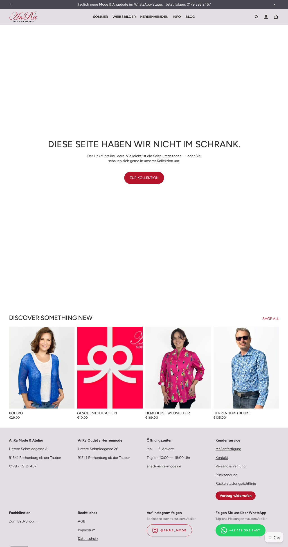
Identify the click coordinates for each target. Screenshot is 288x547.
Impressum (86, 530)
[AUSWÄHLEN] (67, 401)
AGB (81, 521)
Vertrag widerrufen (236, 495)
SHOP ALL (270, 319)
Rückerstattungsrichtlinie (236, 483)
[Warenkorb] (276, 17)
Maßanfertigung (228, 449)
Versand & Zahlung (230, 466)
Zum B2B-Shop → (23, 521)
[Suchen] (256, 17)
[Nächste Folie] (67, 368)
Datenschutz (88, 538)
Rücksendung (226, 475)
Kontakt (222, 457)
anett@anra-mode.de (164, 466)
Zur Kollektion (144, 178)
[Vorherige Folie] (15, 368)
